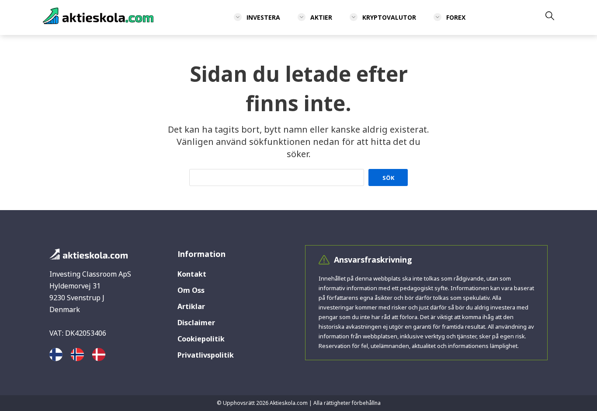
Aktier (321, 17)
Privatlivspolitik (205, 355)
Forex (455, 17)
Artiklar (191, 306)
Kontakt (191, 274)
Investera (263, 17)
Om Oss (191, 290)
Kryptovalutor (389, 17)
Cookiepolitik (201, 339)
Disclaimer (196, 322)
